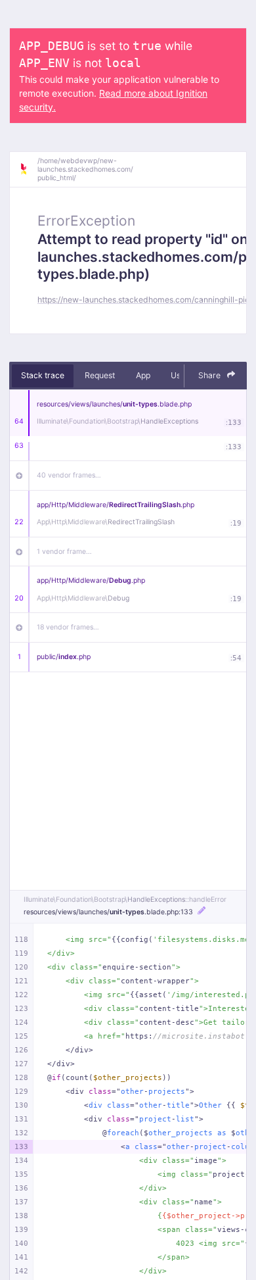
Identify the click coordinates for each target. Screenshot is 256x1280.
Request (100, 375)
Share (210, 375)
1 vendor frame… (64, 551)
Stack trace (42, 375)
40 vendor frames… (69, 475)
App (143, 375)
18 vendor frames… (68, 627)
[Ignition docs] (28, 169)
